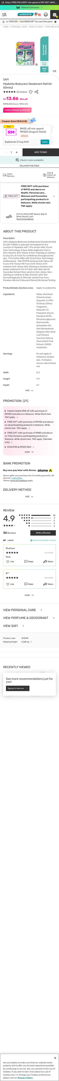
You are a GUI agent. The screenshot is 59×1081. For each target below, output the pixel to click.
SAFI (6, 79)
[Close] (55, 1058)
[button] (54, 14)
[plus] (16, 152)
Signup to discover (16, 688)
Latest (11, 540)
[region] (29, 1067)
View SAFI (11, 626)
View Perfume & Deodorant (26, 618)
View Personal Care (20, 610)
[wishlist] (30, 91)
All (4, 540)
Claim (45, 142)
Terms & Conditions (25, 219)
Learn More (17, 478)
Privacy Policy (25, 1078)
